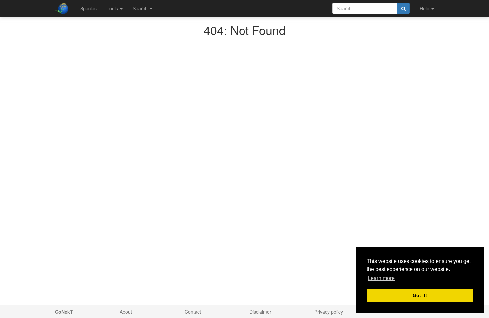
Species (88, 8)
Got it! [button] (420, 295)
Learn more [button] (381, 278)
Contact (193, 311)
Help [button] (425, 8)
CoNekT (64, 311)
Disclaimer (260, 311)
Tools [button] (113, 8)
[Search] (403, 8)
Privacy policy (328, 311)
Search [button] (141, 8)
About (126, 311)
